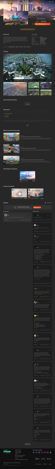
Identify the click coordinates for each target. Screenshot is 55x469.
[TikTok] (50, 452)
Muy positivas (42, 43)
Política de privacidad (18, 451)
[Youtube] (45, 452)
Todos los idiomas (49, 202)
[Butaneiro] (35, 215)
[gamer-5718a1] (35, 267)
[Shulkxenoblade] (35, 350)
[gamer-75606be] (35, 396)
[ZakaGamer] (35, 411)
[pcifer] (35, 381)
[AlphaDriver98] (35, 289)
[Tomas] (35, 428)
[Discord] (34, 452)
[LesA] (35, 225)
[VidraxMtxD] (35, 315)
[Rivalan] (35, 237)
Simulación (44, 42)
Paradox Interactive (42, 40)
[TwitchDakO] (35, 302)
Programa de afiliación (18, 452)
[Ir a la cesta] (49, 2)
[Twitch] (48, 452)
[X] (36, 452)
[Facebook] (42, 452)
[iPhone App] (37, 459)
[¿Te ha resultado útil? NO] (29, 220)
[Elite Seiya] (35, 364)
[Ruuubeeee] (35, 335)
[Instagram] (39, 452)
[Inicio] (4, 1)
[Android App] (43, 459)
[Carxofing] (6, 215)
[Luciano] (35, 247)
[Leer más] (42, 275)
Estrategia (41, 42)
